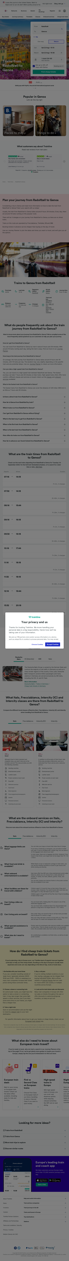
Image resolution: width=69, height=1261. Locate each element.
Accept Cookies (52, 644)
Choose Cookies (37, 644)
